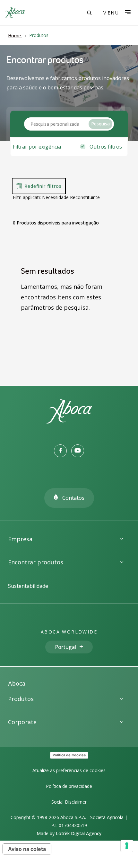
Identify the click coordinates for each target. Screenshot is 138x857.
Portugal (65, 647)
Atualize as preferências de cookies (69, 770)
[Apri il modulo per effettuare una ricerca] (89, 13)
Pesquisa (100, 124)
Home (14, 35)
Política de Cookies (69, 755)
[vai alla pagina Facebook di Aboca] (60, 450)
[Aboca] (14, 12)
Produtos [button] (21, 699)
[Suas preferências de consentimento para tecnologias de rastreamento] (127, 846)
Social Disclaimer (69, 802)
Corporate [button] (22, 722)
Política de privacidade (69, 786)
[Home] (69, 421)
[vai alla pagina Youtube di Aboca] (77, 450)
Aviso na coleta (27, 849)
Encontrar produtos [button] (35, 562)
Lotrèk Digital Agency (78, 833)
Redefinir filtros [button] (43, 186)
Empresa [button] (20, 539)
